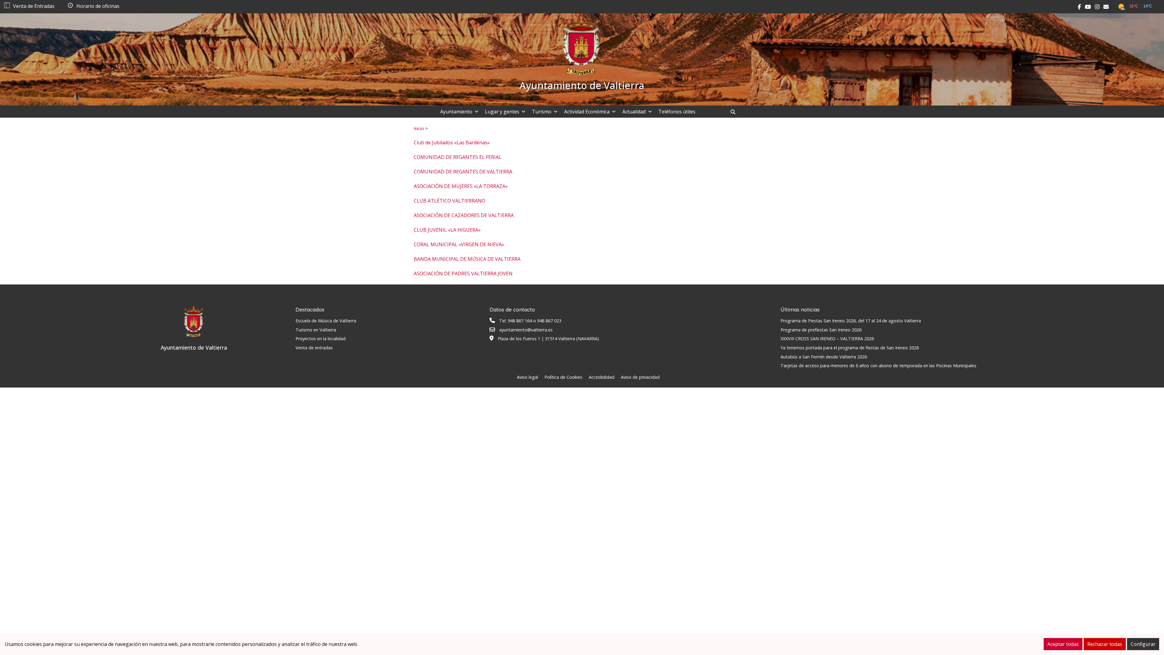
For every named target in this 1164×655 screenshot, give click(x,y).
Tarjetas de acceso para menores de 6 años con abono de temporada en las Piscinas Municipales (878, 365)
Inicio (419, 128)
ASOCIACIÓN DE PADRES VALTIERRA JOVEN (463, 273)
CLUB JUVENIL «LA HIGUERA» (447, 230)
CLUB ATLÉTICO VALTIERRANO (449, 200)
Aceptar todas (1063, 644)
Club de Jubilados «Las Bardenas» (452, 142)
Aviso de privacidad (640, 377)
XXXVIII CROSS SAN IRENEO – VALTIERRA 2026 (827, 338)
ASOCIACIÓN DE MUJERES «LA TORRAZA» (461, 186)
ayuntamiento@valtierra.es (526, 330)
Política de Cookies (563, 377)
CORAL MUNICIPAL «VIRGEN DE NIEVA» (459, 244)
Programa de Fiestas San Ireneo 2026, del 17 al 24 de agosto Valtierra (851, 321)
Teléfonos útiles (676, 111)
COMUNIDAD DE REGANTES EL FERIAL (457, 157)
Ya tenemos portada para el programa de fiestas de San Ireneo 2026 (850, 348)
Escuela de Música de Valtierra (326, 321)
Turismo (541, 111)
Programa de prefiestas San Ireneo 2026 (821, 330)
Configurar (1143, 644)
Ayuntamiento (456, 111)
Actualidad (634, 111)
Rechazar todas (1104, 644)
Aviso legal (527, 377)
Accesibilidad (601, 377)
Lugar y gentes (502, 111)
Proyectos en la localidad (321, 338)
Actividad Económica (587, 111)
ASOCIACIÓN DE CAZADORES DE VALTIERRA (464, 215)
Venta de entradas (314, 348)
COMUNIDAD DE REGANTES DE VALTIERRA (463, 171)
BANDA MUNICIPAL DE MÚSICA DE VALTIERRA (467, 259)
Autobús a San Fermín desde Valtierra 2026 (824, 357)
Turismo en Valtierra (316, 330)
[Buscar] (735, 112)
